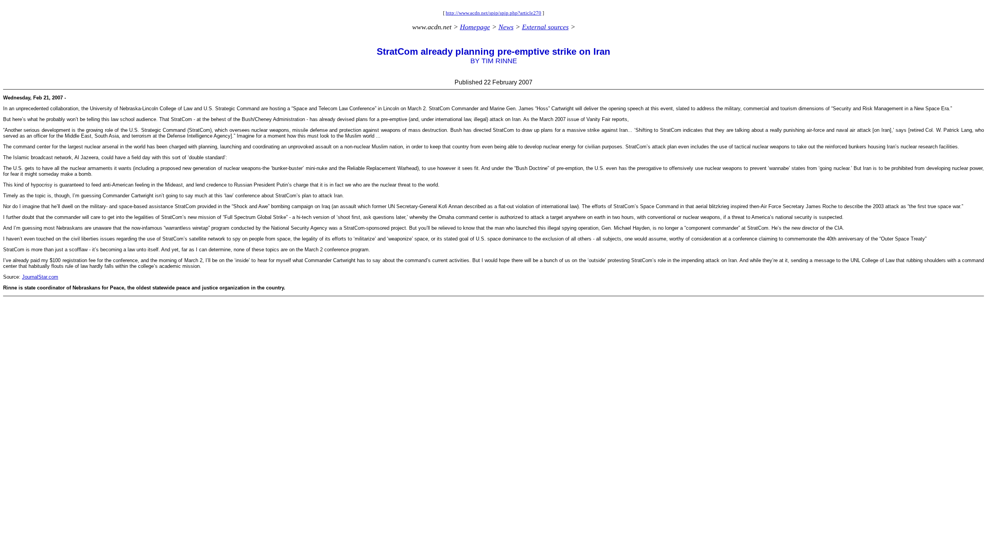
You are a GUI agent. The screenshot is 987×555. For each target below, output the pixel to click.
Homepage (475, 27)
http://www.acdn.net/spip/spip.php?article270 (493, 13)
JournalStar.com (40, 277)
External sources (545, 27)
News (506, 27)
